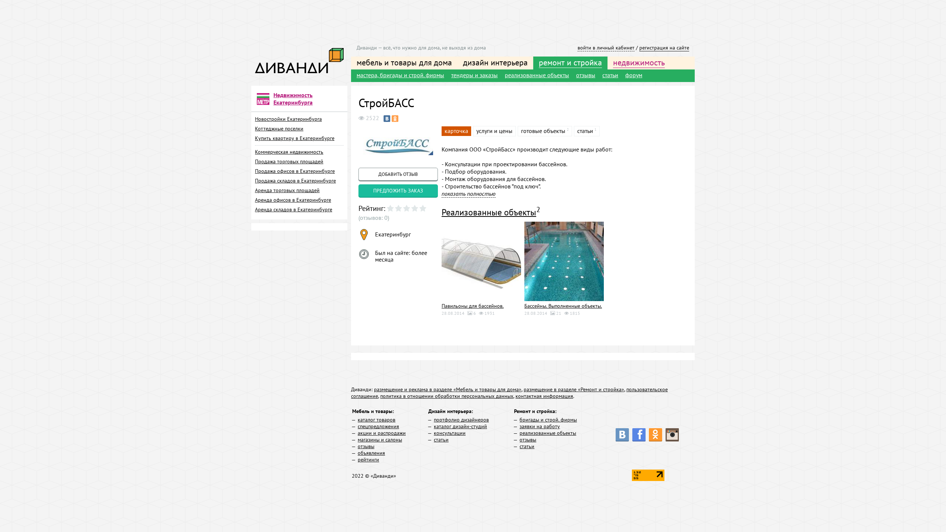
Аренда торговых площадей (287, 190)
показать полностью (469, 193)
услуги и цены (494, 130)
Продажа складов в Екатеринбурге (295, 180)
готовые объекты (543, 130)
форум (633, 75)
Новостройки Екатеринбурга (288, 119)
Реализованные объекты (489, 212)
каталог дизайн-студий (460, 426)
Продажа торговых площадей (289, 161)
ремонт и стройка (570, 62)
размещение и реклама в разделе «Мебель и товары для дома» (447, 389)
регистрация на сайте (664, 47)
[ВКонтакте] (387, 118)
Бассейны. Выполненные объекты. (563, 306)
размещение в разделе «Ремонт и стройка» (574, 389)
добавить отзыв (398, 174)
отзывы (585, 75)
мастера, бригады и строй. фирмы (400, 75)
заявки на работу (540, 426)
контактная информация (544, 396)
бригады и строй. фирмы (548, 419)
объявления (371, 453)
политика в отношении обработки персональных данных (446, 396)
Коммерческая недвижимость (289, 152)
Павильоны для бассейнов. (473, 306)
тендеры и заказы (474, 75)
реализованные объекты (537, 75)
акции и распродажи (382, 433)
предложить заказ (398, 190)
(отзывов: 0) (373, 217)
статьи (610, 75)
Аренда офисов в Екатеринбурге (293, 200)
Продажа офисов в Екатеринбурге (295, 171)
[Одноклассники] (395, 118)
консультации (450, 433)
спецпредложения (378, 426)
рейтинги (368, 459)
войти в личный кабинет (606, 47)
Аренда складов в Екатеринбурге (293, 209)
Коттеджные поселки (279, 128)
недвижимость (639, 62)
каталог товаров (376, 419)
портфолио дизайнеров (461, 419)
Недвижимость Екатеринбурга (293, 98)
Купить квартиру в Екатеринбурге (294, 138)
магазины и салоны (380, 439)
